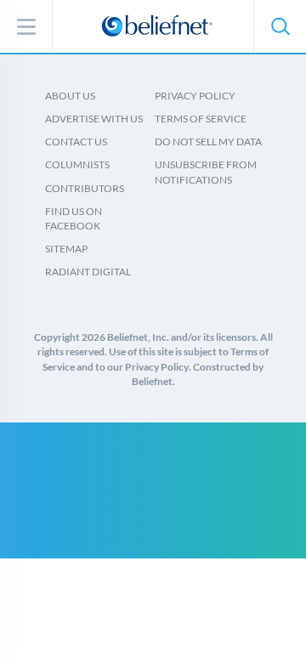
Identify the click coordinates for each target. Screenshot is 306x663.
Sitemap (66, 248)
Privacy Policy (195, 95)
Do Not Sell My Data (208, 141)
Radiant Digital (88, 271)
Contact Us (76, 141)
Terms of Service (200, 118)
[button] (279, 26)
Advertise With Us (94, 118)
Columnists (77, 164)
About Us (70, 95)
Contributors (84, 188)
